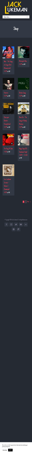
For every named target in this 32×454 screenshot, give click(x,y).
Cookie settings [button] (5, 450)
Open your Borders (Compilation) (7, 120)
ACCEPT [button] (10, 450)
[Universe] (8, 84)
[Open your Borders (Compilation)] (8, 108)
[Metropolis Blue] (23, 52)
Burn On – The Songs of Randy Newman (23, 120)
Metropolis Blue (23, 61)
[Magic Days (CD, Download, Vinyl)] (23, 139)
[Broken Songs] (23, 84)
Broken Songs (22, 93)
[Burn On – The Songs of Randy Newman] (23, 108)
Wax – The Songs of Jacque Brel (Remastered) (8, 64)
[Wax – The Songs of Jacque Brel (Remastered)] (8, 52)
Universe (6, 93)
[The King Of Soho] (8, 139)
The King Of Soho (8, 149)
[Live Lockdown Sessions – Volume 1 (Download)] (8, 170)
